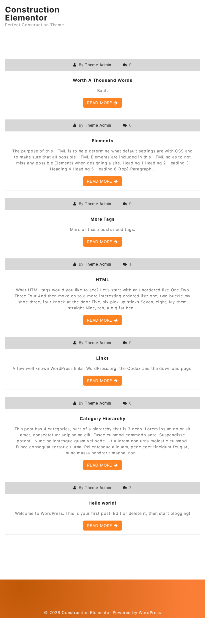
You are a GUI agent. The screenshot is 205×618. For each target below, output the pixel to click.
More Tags (102, 219)
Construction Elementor (32, 13)
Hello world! (102, 503)
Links (102, 358)
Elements (103, 140)
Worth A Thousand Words (102, 80)
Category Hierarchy (103, 418)
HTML (102, 279)
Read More (99, 102)
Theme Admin (98, 64)
